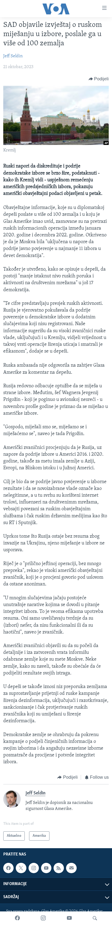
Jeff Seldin (13, 56)
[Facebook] (17, 918)
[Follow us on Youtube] (46, 868)
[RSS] (59, 868)
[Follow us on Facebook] (8, 868)
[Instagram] (43, 918)
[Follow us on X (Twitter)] (21, 868)
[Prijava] (71, 868)
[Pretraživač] (95, 918)
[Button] (99, 79)
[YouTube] (69, 918)
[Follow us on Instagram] (34, 868)
